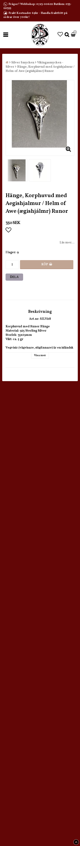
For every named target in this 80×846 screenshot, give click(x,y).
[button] (60, 35)
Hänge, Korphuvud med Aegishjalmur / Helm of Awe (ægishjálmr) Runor (40, 69)
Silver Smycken (22, 63)
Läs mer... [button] (67, 242)
